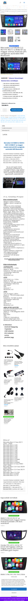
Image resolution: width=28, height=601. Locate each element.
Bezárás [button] (22, 600)
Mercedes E (3, 120)
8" (16, 115)
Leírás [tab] (3, 125)
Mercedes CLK (16, 118)
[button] (26, 576)
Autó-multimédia (8, 9)
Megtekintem (14, 596)
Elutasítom (14, 592)
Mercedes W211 (22, 120)
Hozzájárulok (14, 589)
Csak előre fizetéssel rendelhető (15, 117)
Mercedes (3, 117)
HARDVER (12, 79)
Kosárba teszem (17, 110)
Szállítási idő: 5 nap (19, 122)
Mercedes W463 (11, 122)
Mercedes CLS (23, 118)
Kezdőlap (2, 9)
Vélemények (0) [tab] (5, 130)
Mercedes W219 (4, 122)
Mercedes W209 (15, 120)
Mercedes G (8, 120)
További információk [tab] (7, 128)
